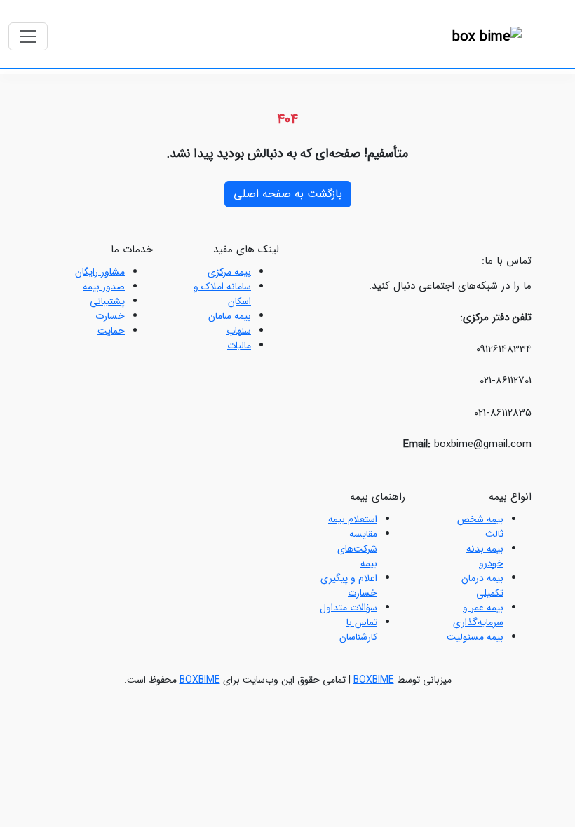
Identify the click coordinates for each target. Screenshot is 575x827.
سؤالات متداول (348, 607)
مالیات (239, 345)
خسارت (110, 316)
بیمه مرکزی (229, 272)
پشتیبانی (107, 301)
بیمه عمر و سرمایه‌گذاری (478, 615)
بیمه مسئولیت (475, 637)
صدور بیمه (104, 286)
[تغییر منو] (28, 36)
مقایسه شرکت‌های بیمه (357, 548)
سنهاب (238, 331)
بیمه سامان (229, 316)
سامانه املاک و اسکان (222, 294)
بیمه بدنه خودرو (484, 556)
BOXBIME (373, 680)
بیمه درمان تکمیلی (482, 585)
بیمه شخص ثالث (480, 527)
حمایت (111, 331)
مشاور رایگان (100, 272)
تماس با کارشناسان (358, 630)
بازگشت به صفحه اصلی (288, 194)
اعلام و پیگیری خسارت (348, 585)
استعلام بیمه (352, 519)
